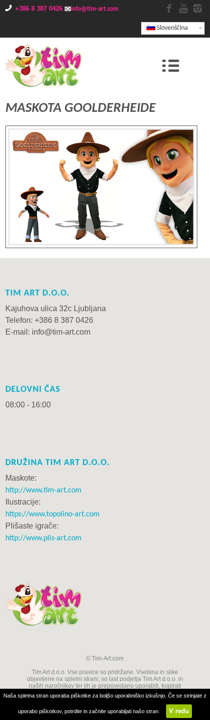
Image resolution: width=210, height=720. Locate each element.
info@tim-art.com (95, 9)
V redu (179, 711)
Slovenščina (171, 28)
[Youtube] (183, 9)
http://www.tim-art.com (43, 490)
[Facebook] (169, 9)
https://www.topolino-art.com (52, 514)
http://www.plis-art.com (43, 538)
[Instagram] (197, 9)
